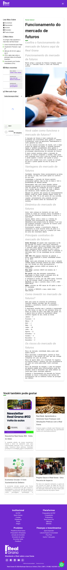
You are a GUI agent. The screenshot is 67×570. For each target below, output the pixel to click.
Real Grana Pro (49, 519)
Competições (49, 515)
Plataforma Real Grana (18, 530)
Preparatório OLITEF (48, 513)
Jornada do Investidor (18, 535)
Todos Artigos (9, 32)
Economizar (8, 23)
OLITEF (18, 513)
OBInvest (49, 521)
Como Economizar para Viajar (13, 44)
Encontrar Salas (18, 539)
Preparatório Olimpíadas (18, 533)
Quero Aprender (49, 530)
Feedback (18, 541)
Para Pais (49, 535)
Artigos (18, 523)
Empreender (8, 25)
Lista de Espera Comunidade (49, 533)
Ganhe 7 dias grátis (49, 537)
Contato (18, 517)
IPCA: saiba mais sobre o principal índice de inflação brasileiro (12, 57)
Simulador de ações (18, 537)
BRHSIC (49, 523)
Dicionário (8, 30)
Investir (7, 27)
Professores (49, 517)
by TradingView (13, 135)
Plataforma (18, 519)
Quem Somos (18, 515)
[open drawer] (63, 4)
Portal (18, 521)
